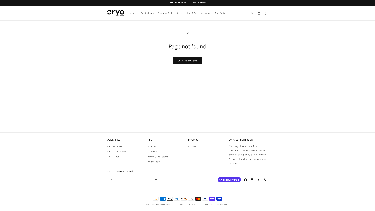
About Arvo (153, 146)
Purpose (192, 146)
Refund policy (179, 204)
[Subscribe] (156, 179)
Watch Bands (113, 156)
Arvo (154, 204)
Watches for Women (116, 151)
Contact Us (153, 151)
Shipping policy (223, 204)
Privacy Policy (154, 161)
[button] (134, 13)
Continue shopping (187, 60)
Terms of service (207, 204)
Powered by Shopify (163, 204)
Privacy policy (193, 204)
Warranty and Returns (158, 156)
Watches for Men (115, 146)
